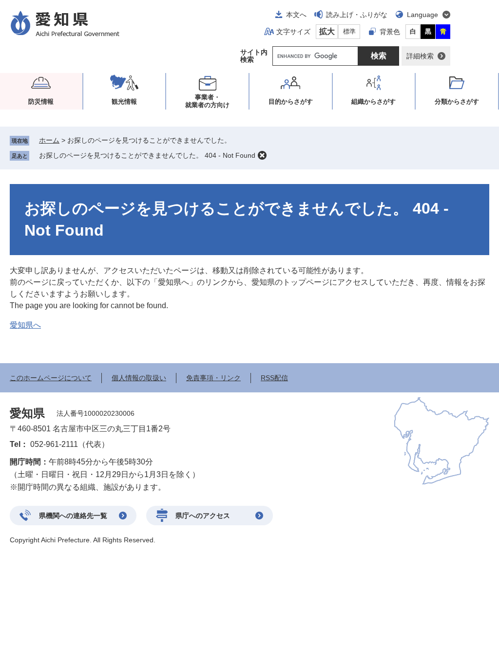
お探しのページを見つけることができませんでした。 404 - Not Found (147, 155)
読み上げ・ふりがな (356, 14)
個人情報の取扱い (139, 378)
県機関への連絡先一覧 (73, 515)
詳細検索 (420, 56)
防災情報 (41, 101)
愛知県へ (25, 325)
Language (422, 14)
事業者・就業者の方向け (207, 101)
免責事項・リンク (213, 378)
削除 (262, 155)
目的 (291, 101)
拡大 (327, 31)
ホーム (49, 140)
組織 (373, 101)
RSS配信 (274, 378)
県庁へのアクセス (202, 515)
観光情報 (124, 101)
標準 (349, 31)
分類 (457, 101)
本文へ (296, 14)
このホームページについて (51, 378)
